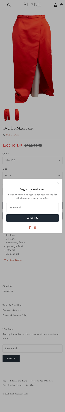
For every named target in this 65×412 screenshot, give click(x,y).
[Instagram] (35, 227)
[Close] (57, 182)
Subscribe (32, 217)
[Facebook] (30, 227)
